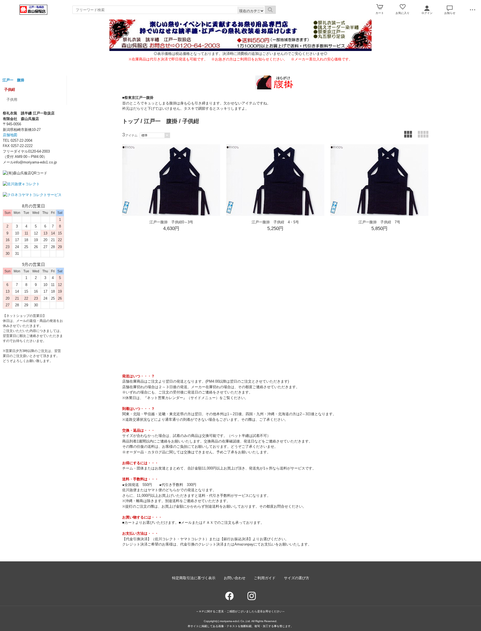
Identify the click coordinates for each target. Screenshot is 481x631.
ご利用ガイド (265, 578)
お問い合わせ (235, 578)
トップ (130, 121)
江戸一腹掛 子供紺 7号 (379, 222)
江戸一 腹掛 (13, 80)
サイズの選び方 (296, 578)
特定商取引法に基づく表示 (193, 578)
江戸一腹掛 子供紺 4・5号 (275, 222)
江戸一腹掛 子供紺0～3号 (171, 222)
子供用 (11, 99)
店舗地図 (10, 135)
